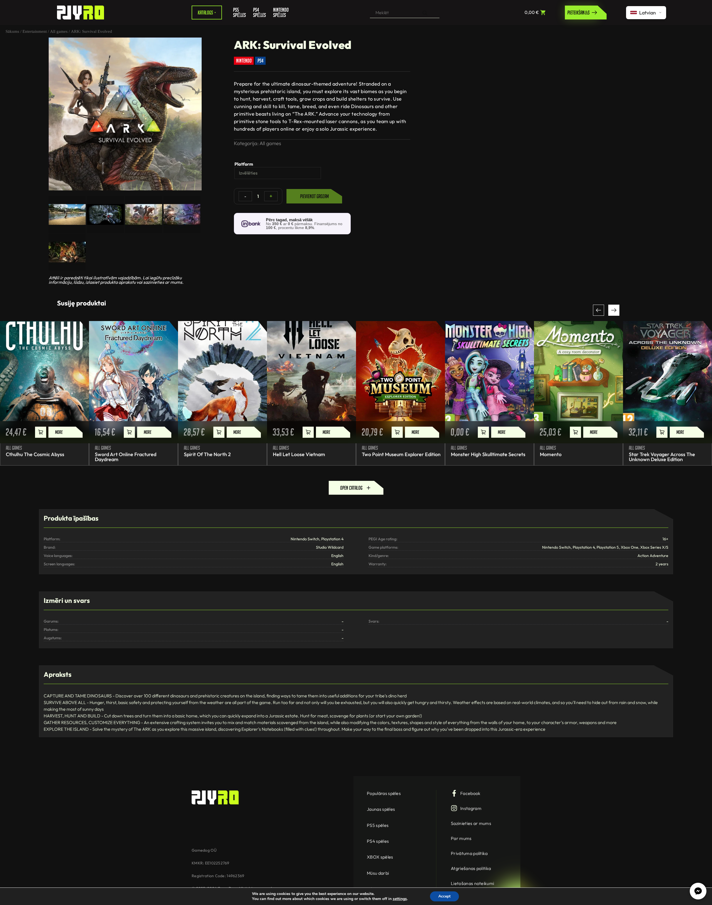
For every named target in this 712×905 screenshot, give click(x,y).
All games (59, 31)
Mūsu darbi (378, 873)
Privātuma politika (469, 853)
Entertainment (35, 31)
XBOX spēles (380, 857)
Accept (444, 896)
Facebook (470, 793)
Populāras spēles (384, 793)
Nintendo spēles (279, 12)
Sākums (12, 31)
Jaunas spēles (381, 809)
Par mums (461, 838)
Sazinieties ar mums (471, 823)
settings (400, 898)
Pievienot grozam (314, 196)
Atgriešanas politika (471, 868)
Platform (243, 164)
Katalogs (205, 12)
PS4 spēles (259, 12)
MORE (59, 432)
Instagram (470, 808)
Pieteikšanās (578, 12)
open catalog (351, 488)
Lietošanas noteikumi (472, 883)
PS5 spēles (239, 12)
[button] (598, 310)
